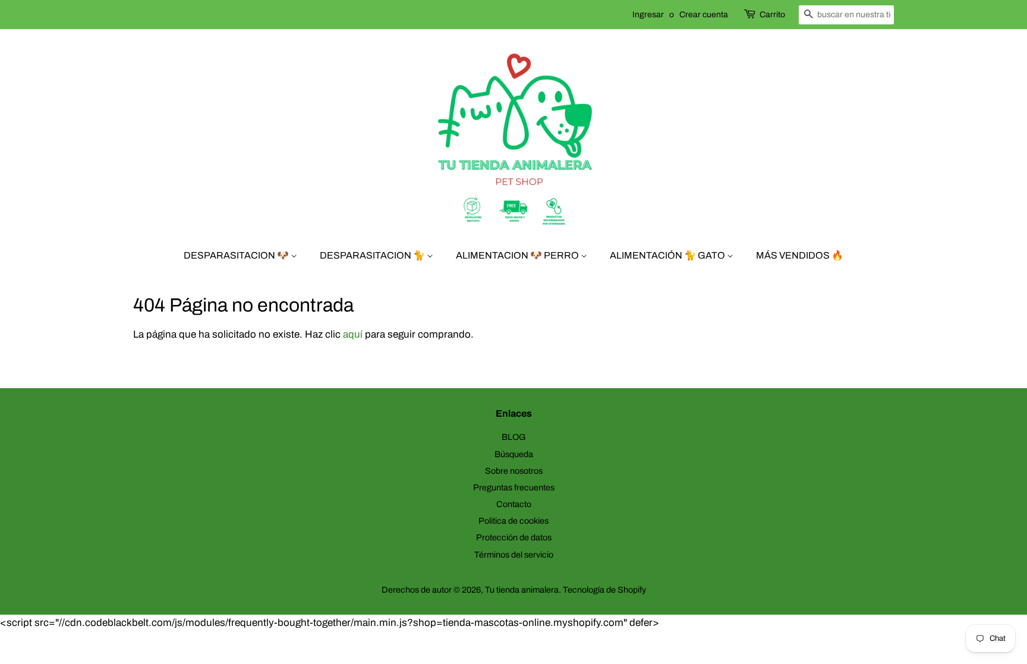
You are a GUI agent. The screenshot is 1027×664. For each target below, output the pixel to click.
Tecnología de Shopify (604, 589)
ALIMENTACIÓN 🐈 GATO (668, 255)
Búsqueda (513, 454)
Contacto (513, 504)
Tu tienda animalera (522, 589)
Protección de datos (514, 537)
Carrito (772, 14)
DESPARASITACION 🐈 (373, 255)
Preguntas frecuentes (514, 487)
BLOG (514, 437)
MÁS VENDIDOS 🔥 (799, 255)
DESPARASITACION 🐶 (237, 255)
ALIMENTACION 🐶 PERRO (518, 255)
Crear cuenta (703, 14)
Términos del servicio (513, 554)
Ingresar (648, 14)
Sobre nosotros (514, 471)
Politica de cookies (513, 520)
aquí (353, 334)
